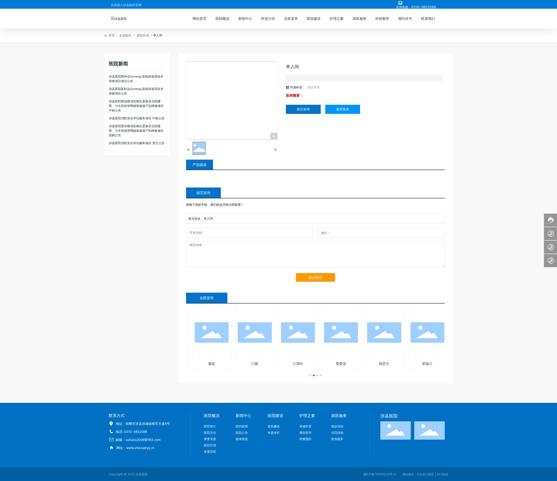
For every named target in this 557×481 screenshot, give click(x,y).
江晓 (250, 364)
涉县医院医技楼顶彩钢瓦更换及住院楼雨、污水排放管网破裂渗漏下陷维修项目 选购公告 (136, 130)
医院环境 (143, 35)
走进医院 (125, 35)
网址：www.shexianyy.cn (135, 448)
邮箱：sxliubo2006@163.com (138, 440)
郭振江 (423, 364)
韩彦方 (380, 364)
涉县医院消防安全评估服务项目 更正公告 (136, 143)
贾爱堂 (337, 364)
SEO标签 (442, 474)
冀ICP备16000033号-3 (379, 474)
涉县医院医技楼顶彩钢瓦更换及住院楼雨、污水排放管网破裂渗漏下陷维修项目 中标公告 (136, 105)
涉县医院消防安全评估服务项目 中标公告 (136, 118)
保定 (431, 474)
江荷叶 (294, 364)
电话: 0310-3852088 (131, 432)
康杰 (207, 364)
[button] (310, 375)
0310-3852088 (423, 7)
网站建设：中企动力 (415, 474)
